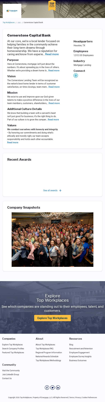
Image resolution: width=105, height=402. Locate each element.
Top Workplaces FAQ (44, 348)
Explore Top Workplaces (52, 318)
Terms (71, 397)
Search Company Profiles (13, 348)
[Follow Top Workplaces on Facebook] (47, 387)
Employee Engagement (79, 352)
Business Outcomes (78, 360)
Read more (52, 54)
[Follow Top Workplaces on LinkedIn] (58, 387)
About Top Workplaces (45, 345)
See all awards (50, 190)
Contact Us (7, 378)
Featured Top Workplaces (13, 352)
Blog (71, 345)
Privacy (78, 397)
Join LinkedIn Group (10, 374)
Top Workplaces (9, 22)
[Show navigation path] (19, 22)
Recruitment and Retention (81, 348)
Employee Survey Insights (80, 356)
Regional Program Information (49, 352)
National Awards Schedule (47, 356)
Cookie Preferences (89, 397)
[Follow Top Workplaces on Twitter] (52, 387)
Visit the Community (11, 370)
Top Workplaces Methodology (48, 360)
